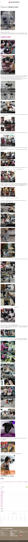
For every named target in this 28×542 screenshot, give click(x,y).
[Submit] (26, 487)
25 (4, 520)
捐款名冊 (2, 502)
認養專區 (2, 506)
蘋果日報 (9, 37)
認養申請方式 (2, 478)
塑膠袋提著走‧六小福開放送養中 (6, 36)
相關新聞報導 (2, 37)
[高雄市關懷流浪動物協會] (14, 2)
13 (12, 517)
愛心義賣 (2, 499)
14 (16, 517)
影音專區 (2, 498)
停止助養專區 (2, 492)
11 (4, 517)
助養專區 (2, 495)
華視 (7, 37)
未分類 (1, 505)
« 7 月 (1, 523)
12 (8, 517)
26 (8, 520)
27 (12, 520)
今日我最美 (2, 491)
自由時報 (5, 37)
